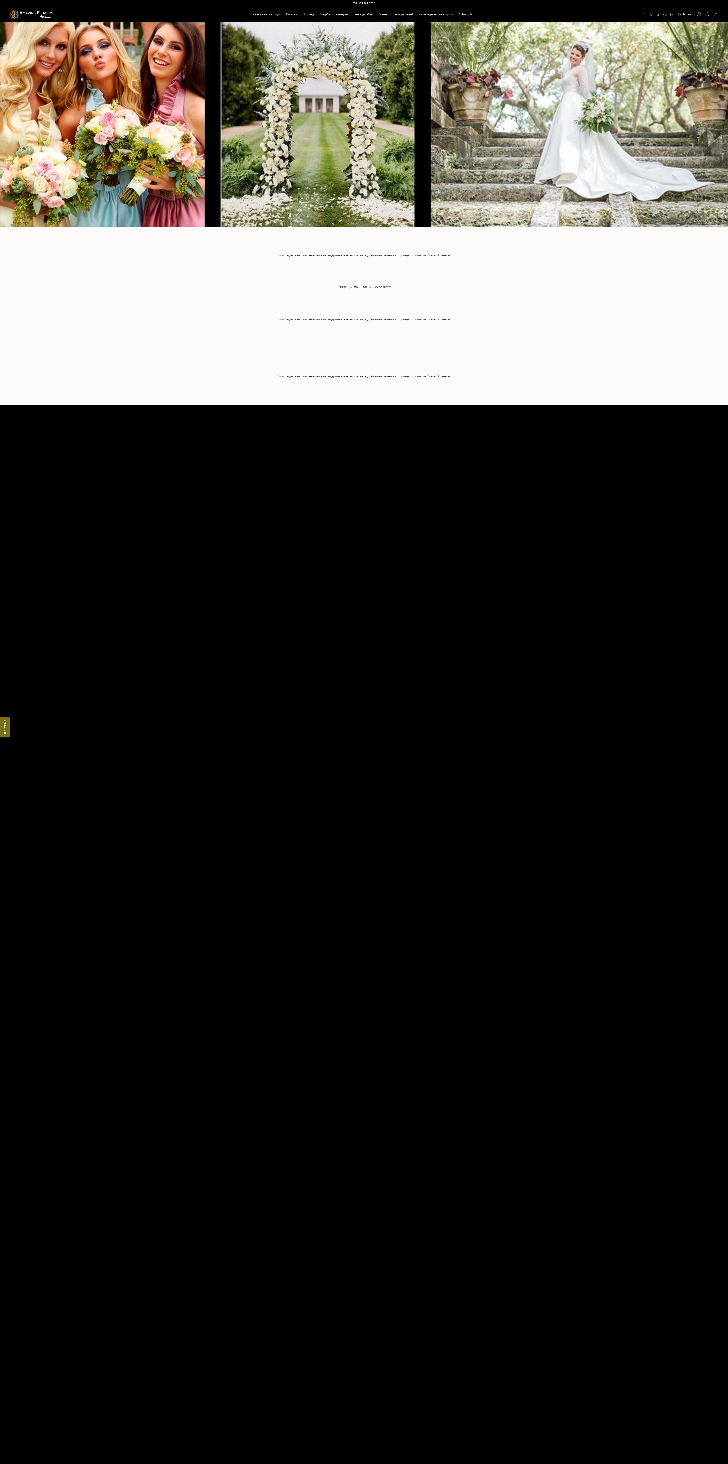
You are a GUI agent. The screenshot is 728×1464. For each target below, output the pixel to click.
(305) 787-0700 (383, 287)
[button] (266, 14)
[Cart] (716, 14)
